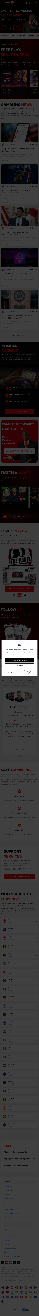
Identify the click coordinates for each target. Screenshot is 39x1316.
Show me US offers (19, 660)
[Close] (35, 642)
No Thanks (19, 666)
